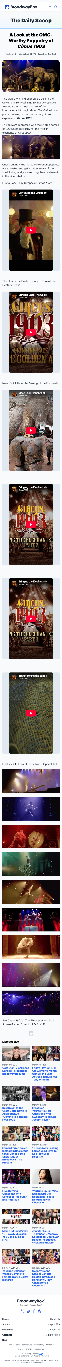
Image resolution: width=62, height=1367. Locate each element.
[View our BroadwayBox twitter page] (22, 1311)
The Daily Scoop (30, 20)
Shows (6, 1324)
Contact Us (54, 1329)
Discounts (7, 1329)
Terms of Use (27, 1345)
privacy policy (44, 1360)
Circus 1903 (24, 118)
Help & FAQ (54, 1324)
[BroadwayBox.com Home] (21, 7)
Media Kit (49, 1345)
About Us (55, 1319)
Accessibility (39, 1345)
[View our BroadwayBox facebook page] (34, 1311)
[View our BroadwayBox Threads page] (39, 1311)
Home (5, 1319)
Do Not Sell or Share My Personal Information (32, 1356)
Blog (4, 1339)
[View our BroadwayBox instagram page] (28, 1311)
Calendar (7, 1334)
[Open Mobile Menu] (50, 7)
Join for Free (53, 1334)
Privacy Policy (14, 1345)
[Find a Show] (55, 7)
